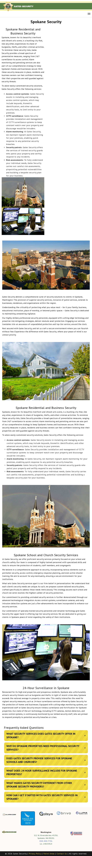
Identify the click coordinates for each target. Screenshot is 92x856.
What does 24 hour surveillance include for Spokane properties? (46, 772)
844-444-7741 (46, 841)
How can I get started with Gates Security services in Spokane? (46, 797)
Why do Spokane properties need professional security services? (46, 747)
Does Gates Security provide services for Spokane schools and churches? (46, 760)
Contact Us (62, 853)
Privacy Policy (35, 853)
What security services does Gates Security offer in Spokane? (46, 735)
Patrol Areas (49, 853)
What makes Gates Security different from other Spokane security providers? (46, 784)
